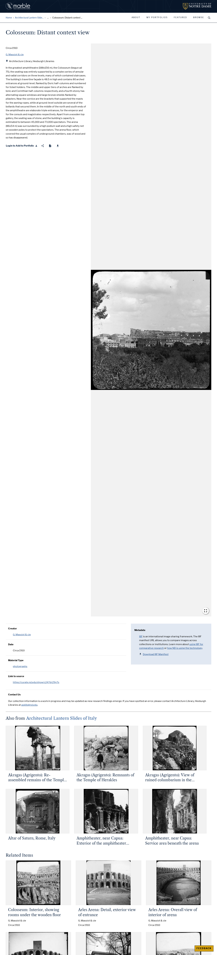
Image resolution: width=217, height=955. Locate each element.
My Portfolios (157, 17)
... (48, 17)
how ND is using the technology (184, 648)
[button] (151, 329)
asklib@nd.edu (29, 704)
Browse (198, 17)
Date (11, 644)
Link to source (16, 676)
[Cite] (50, 145)
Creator (12, 628)
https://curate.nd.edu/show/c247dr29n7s (36, 682)
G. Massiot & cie (22, 634)
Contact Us (14, 694)
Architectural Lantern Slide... (29, 17)
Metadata (139, 630)
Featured (180, 17)
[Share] (42, 145)
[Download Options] (57, 145)
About (136, 17)
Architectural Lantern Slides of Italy (61, 718)
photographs (20, 666)
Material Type (16, 660)
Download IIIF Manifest (156, 654)
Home (9, 17)
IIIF (140, 636)
